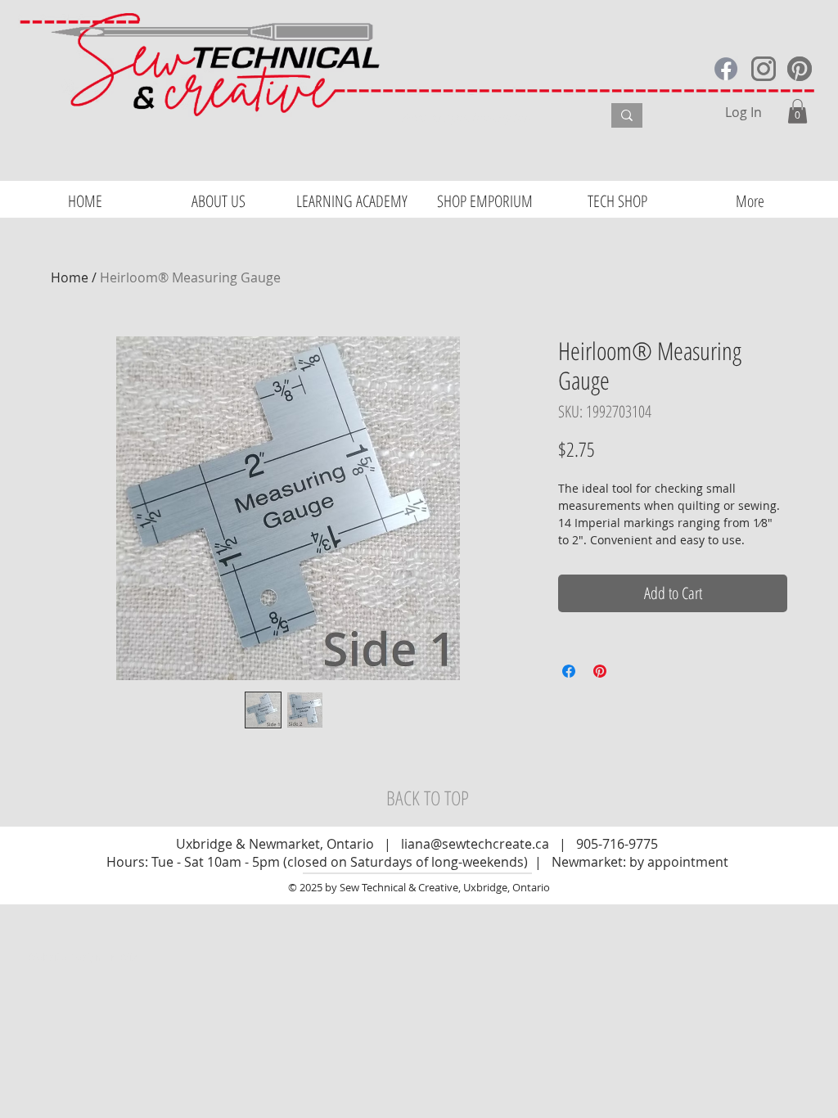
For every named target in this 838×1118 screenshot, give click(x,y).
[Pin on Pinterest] (600, 671)
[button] (797, 111)
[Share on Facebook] (569, 671)
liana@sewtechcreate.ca (475, 844)
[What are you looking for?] (626, 115)
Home (69, 277)
